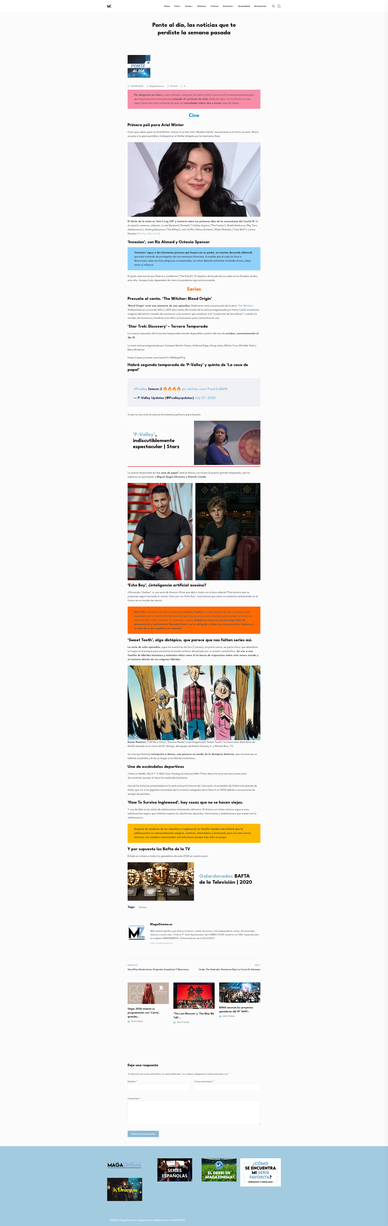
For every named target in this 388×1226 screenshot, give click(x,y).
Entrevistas (260, 6)
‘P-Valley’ (144, 434)
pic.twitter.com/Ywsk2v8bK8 (204, 389)
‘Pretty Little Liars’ (148, 233)
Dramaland (244, 6)
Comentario (134, 1099)
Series (188, 6)
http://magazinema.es (161, 943)
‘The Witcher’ (245, 306)
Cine (176, 6)
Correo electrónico (204, 1082)
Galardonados (216, 876)
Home (167, 6)
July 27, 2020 (205, 398)
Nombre (132, 1082)
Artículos (227, 6)
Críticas (215, 6)
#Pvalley (140, 389)
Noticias (201, 6)
